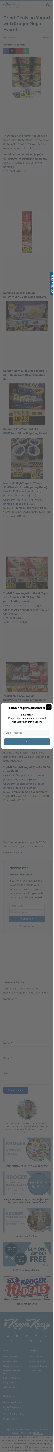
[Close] (49, 707)
